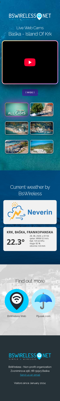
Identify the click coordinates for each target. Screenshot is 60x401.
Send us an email (30, 374)
